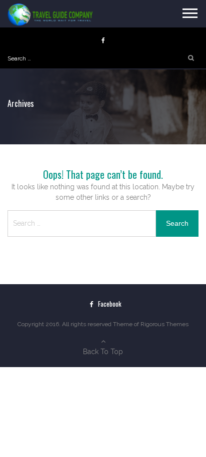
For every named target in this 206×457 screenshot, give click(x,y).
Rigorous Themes (164, 324)
